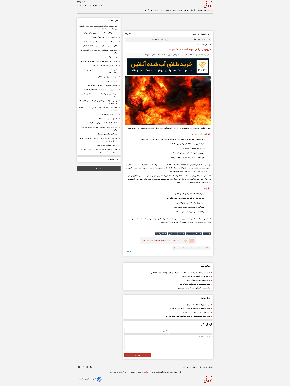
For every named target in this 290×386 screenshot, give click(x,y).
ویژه (205, 188)
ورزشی (185, 10)
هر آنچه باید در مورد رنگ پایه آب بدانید (192, 148)
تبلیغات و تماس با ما (205, 367)
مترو (180, 234)
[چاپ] (195, 39)
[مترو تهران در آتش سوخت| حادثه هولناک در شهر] (168, 100)
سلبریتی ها (154, 10)
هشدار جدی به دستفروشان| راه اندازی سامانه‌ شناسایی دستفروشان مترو (187, 316)
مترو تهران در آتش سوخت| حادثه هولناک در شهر (189, 49)
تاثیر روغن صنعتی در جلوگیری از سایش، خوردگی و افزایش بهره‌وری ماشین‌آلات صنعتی (99, 150)
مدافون (98, 168)
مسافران (171, 234)
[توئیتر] (82, 2)
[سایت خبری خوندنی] (179, 4)
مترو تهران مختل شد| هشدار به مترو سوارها (196, 312)
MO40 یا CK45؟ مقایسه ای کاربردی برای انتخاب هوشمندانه (98, 123)
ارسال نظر (137, 355)
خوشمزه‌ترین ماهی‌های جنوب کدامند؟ (105, 65)
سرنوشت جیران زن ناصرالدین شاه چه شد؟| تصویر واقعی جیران (184, 198)
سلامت (162, 10)
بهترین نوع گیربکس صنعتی (108, 57)
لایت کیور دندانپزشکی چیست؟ (107, 134)
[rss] (85, 2)
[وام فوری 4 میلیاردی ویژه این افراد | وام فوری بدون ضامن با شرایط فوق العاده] (191, 241)
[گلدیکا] (168, 66)
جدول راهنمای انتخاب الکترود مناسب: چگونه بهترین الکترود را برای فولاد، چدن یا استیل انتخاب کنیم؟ (172, 139)
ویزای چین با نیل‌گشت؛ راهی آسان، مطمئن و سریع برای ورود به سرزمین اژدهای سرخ (98, 139)
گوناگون (147, 10)
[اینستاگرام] (80, 2)
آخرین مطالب (113, 20)
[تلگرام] (78, 2)
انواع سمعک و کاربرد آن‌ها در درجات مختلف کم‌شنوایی (187, 157)
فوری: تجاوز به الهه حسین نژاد (107, 114)
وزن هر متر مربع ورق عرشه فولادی (106, 77)
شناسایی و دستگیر (193, 234)
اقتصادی (192, 10)
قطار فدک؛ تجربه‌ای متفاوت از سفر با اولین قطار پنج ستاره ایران (99, 128)
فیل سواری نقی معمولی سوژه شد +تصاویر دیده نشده (100, 89)
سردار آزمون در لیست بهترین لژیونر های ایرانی (189, 203)
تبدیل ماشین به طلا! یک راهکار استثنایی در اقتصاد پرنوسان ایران (98, 51)
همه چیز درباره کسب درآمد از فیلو (106, 118)
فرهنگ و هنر (177, 10)
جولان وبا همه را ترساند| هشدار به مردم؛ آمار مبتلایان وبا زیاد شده (189, 308)
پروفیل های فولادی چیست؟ (108, 81)
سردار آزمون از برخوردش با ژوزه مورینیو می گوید (189, 207)
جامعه (206, 234)
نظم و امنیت (160, 234)
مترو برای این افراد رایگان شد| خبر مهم (198, 305)
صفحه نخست (208, 10)
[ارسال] (199, 39)
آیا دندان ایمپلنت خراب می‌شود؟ (107, 145)
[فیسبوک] (126, 252)
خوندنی (146, 372)
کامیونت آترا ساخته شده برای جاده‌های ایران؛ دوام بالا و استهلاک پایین (99, 71)
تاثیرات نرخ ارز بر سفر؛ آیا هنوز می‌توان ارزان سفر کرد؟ (187, 144)
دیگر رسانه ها (113, 159)
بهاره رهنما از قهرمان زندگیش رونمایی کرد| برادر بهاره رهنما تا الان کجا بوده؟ (98, 102)
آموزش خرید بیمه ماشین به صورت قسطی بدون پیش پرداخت (98, 61)
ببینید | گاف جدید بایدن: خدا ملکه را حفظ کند (190, 212)
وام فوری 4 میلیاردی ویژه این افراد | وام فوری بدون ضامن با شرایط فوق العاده (164, 241)
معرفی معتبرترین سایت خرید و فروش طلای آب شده (187, 153)
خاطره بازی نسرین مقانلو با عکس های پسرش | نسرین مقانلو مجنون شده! (98, 108)
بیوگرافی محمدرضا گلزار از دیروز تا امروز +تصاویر (189, 193)
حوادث (169, 10)
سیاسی (199, 10)
